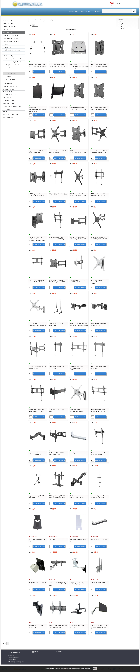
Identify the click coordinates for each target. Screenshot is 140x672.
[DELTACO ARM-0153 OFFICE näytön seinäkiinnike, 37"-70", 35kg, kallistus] (99, 448)
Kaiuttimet (7, 47)
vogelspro (122, 28)
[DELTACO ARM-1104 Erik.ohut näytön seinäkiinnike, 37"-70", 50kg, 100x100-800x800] (37, 59)
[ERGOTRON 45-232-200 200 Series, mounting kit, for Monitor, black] (37, 620)
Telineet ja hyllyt (9, 56)
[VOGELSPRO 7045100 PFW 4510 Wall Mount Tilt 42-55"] (58, 189)
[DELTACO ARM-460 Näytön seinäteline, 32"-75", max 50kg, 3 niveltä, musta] (58, 448)
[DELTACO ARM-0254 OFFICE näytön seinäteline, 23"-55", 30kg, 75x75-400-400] (78, 189)
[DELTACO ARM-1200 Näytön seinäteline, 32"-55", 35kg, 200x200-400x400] (37, 361)
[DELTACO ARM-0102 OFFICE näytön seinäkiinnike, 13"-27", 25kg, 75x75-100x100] (99, 59)
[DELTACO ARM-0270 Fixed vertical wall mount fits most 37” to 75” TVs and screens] (78, 275)
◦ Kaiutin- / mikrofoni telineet (14, 59)
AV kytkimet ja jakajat (11, 38)
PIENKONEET (7, 109)
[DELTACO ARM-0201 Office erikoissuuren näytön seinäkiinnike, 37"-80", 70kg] (37, 275)
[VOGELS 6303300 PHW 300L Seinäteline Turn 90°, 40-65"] (58, 404)
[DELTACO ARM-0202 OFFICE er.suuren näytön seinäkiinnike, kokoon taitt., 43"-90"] (78, 361)
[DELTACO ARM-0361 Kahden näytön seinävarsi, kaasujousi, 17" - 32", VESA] (78, 491)
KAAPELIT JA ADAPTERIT (10, 86)
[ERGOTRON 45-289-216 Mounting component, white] (78, 448)
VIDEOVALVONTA (8, 89)
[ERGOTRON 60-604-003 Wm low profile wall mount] (99, 577)
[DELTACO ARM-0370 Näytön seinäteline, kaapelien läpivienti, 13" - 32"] (99, 318)
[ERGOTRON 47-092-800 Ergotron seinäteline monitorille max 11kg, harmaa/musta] (37, 577)
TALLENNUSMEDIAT (9, 103)
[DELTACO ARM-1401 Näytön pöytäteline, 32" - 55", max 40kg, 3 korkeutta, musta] (58, 491)
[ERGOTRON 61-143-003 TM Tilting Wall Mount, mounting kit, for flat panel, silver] (58, 620)
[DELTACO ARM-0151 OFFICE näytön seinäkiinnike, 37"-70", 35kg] (99, 361)
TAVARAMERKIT (8, 118)
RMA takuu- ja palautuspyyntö (16, 661)
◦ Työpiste (8, 77)
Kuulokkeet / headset (11, 53)
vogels (121, 26)
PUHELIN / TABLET (9, 100)
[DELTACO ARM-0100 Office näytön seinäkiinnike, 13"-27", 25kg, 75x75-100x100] (58, 59)
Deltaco (122, 22)
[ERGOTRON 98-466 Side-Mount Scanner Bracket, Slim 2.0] (78, 534)
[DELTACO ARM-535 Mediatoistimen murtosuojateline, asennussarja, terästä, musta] (37, 102)
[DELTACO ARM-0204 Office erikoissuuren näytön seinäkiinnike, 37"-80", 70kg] (37, 404)
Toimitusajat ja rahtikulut (14, 657)
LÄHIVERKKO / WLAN (9, 26)
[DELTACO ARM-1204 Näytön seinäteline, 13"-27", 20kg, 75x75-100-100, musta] (37, 146)
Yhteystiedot (58, 651)
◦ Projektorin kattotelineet (13, 65)
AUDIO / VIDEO (7, 32)
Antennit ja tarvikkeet (11, 35)
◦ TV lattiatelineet (10, 71)
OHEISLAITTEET (8, 23)
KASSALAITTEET (8, 98)
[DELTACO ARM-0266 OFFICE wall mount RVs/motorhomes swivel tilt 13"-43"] (78, 404)
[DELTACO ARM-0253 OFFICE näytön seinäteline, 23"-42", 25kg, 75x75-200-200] (58, 275)
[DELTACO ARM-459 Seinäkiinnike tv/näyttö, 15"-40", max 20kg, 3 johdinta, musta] (99, 146)
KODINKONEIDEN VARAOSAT (12, 106)
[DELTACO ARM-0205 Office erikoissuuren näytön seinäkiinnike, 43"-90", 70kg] (99, 404)
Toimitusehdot (12, 659)
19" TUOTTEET (7, 29)
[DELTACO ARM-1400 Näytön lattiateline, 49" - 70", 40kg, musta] (37, 491)
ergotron (122, 24)
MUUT (5, 112)
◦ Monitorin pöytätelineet (13, 62)
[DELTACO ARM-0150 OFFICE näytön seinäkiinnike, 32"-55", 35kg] (58, 361)
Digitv (6, 44)
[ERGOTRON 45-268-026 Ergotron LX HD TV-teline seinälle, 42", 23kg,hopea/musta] (78, 577)
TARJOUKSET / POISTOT (10, 115)
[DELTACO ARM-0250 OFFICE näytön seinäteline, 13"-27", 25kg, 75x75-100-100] (37, 189)
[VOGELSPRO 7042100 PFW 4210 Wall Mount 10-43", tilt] (58, 102)
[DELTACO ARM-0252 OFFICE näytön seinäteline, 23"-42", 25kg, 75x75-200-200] (78, 146)
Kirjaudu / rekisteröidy (14, 652)
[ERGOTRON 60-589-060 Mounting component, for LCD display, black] (37, 534)
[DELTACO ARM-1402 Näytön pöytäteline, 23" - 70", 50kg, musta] (58, 318)
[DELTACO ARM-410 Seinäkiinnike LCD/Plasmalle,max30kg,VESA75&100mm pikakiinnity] (78, 59)
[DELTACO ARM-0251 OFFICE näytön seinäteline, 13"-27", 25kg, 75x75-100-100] (78, 232)
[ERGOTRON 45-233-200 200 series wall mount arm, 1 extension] (78, 620)
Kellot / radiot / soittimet (12, 50)
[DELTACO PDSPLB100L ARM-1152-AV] (58, 534)
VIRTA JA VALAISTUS (9, 95)
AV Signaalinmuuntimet (11, 41)
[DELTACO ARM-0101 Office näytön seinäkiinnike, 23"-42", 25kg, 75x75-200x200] (78, 102)
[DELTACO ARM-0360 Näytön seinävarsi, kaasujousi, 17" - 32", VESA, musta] (37, 448)
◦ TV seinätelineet (10, 74)
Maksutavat (11, 655)
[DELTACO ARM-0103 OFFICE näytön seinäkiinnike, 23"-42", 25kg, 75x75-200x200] (99, 102)
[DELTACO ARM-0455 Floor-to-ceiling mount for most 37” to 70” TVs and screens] (99, 491)
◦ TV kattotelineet (10, 68)
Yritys (33, 652)
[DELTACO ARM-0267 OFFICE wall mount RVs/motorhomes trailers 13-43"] (37, 318)
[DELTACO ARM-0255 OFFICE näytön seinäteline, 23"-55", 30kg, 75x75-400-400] (99, 232)
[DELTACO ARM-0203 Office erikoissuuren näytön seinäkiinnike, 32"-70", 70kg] (58, 232)
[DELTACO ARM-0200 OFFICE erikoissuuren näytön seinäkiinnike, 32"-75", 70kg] (99, 189)
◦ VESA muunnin (10, 80)
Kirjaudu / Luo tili (73, 11)
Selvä (94, 668)
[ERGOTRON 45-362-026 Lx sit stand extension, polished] (99, 534)
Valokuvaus (8, 83)
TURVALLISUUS (8, 92)
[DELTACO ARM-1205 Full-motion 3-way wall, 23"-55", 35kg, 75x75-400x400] (58, 146)
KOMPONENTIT (7, 21)
